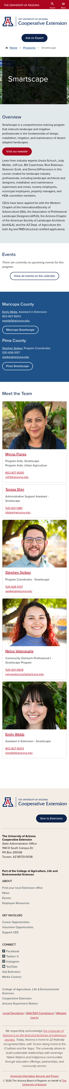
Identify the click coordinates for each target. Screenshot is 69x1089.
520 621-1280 (13, 508)
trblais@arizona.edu (18, 512)
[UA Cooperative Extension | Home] (34, 21)
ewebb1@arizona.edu (19, 753)
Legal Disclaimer (13, 1013)
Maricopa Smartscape (20, 330)
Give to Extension (51, 818)
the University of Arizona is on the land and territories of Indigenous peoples (34, 1035)
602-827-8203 (14, 748)
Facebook (12, 951)
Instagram (12, 961)
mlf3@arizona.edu (17, 477)
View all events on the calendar (34, 276)
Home (13, 48)
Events (6, 898)
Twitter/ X (12, 956)
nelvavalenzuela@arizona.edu (24, 674)
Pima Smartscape (17, 366)
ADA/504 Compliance (40, 1013)
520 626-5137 (14, 587)
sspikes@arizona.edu (15, 357)
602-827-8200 (14, 473)
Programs (29, 48)
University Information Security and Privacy (34, 1076)
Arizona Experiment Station (20, 1003)
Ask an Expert (34, 38)
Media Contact (11, 977)
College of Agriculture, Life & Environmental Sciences (30, 991)
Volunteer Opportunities (17, 927)
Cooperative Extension (17, 998)
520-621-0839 (14, 670)
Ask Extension (11, 972)
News (5, 893)
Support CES (10, 932)
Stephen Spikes (12, 348)
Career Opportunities (15, 922)
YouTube (11, 967)
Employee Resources (15, 903)
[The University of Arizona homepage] (21, 5)
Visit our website (17, 151)
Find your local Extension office (22, 888)
